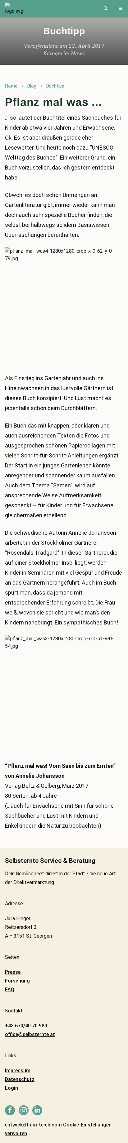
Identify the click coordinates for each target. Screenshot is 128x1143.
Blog (31, 86)
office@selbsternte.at (30, 1034)
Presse (13, 972)
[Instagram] (24, 1110)
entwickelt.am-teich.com (33, 1125)
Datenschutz (19, 1079)
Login (11, 1088)
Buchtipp (55, 86)
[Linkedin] (37, 1110)
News (78, 53)
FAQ (9, 989)
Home (11, 86)
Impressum (17, 1071)
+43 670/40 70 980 (26, 1026)
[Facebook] (10, 1110)
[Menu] (120, 8)
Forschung (17, 981)
